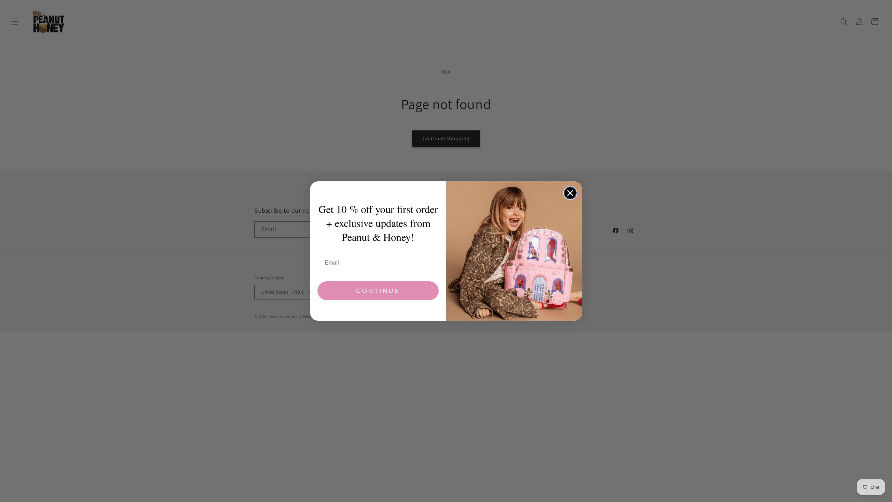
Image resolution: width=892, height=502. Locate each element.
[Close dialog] (570, 193)
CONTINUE (378, 290)
